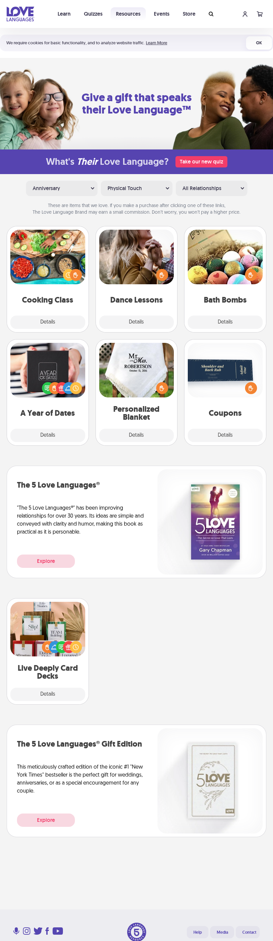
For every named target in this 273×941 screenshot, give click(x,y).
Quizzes (93, 13)
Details (47, 322)
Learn (64, 13)
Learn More (156, 43)
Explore (46, 561)
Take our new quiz (201, 161)
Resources (128, 13)
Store (189, 13)
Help (197, 932)
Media (222, 932)
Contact (249, 932)
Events (161, 13)
